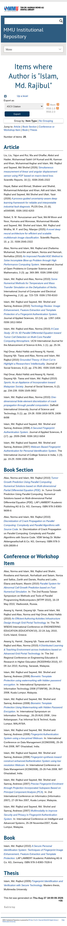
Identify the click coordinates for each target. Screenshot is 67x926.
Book (25, 130)
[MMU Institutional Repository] (24, 15)
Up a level (22, 96)
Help (63, 920)
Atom (53, 104)
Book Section (30, 126)
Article (17, 126)
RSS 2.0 (50, 111)
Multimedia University (9, 921)
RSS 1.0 (50, 108)
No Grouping (46, 120)
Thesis (33, 130)
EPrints (30, 920)
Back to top (9, 907)
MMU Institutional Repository (23, 33)
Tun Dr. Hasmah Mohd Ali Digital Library (46, 920)
